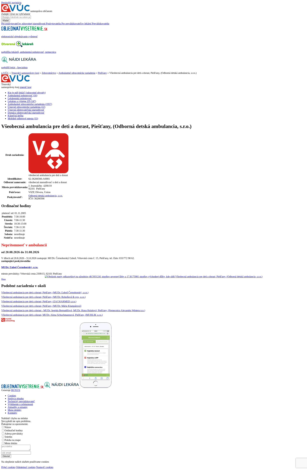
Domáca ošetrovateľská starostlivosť (26, 112)
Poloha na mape (12, 440)
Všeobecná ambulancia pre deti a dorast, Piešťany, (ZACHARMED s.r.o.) (38, 301)
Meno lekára (10, 443)
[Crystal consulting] (8, 320)
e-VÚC (5, 73)
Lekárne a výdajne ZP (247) (22, 101)
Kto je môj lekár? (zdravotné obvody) (27, 92)
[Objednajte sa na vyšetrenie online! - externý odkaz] (22, 387)
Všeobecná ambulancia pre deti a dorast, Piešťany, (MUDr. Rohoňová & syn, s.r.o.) (43, 297)
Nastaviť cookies (44, 467)
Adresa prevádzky (13, 433)
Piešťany (102, 73)
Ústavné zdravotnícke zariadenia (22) (26, 107)
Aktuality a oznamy (18, 407)
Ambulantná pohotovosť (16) (22, 95)
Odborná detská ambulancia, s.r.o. (45, 195)
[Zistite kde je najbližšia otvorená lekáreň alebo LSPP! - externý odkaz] (96, 387)
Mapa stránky (14, 410)
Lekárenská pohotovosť (20, 98)
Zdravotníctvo (49, 73)
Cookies (12, 395)
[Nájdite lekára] (62, 387)
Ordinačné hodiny (13, 430)
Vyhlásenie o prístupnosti (20, 404)
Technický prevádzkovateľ (21, 401)
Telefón (8, 436)
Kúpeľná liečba (15, 115)
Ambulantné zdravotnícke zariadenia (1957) (30, 104)
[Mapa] (153, 276)
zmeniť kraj (25, 87)
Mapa (3, 279)
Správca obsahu (16, 398)
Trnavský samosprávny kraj (25, 73)
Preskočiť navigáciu (11, 2)
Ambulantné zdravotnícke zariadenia (76, 73)
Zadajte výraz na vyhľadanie (15, 14)
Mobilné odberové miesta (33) (23, 118)
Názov (7, 427)
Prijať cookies (8, 467)
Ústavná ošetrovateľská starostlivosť (26, 110)
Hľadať (6, 20)
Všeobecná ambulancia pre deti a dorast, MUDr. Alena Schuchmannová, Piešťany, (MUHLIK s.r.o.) (52, 315)
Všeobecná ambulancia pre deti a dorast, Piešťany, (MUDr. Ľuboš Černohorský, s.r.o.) (44, 292)
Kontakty (12, 413)
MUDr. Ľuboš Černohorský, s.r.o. (19, 267)
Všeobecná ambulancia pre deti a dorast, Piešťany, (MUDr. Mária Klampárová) (41, 306)
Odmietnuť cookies (25, 467)
